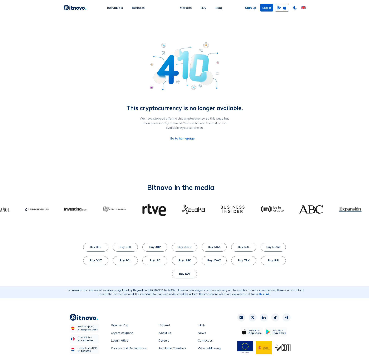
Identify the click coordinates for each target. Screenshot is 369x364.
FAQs (201, 325)
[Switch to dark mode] (295, 7)
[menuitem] (115, 8)
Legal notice (119, 340)
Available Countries (172, 348)
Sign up (250, 8)
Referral (164, 325)
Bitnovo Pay (119, 325)
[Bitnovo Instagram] (241, 317)
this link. (264, 294)
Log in (266, 8)
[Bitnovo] (74, 7)
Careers (164, 340)
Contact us (205, 340)
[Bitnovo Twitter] (252, 317)
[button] (303, 7)
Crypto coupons (122, 333)
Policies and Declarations (129, 348)
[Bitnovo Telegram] (287, 317)
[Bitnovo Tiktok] (275, 317)
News (202, 333)
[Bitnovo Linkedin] (264, 317)
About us (165, 333)
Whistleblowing (209, 348)
